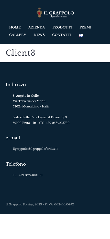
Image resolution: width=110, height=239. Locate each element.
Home (15, 27)
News (39, 35)
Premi (85, 27)
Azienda (36, 27)
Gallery (17, 35)
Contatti (61, 35)
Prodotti (62, 27)
